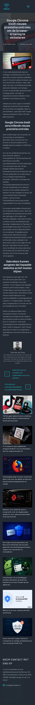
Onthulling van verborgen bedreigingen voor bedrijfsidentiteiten (13, 387)
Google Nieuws (26, 44)
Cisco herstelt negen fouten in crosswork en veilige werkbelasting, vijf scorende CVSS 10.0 (17, 641)
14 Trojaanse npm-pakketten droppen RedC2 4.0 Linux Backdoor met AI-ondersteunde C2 (17, 448)
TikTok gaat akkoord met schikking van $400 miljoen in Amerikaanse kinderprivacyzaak (17, 418)
